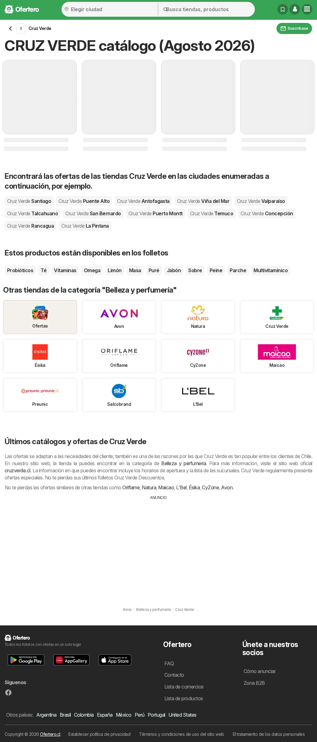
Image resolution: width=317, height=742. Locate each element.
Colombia (84, 715)
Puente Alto (84, 201)
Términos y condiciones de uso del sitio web (181, 734)
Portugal (156, 715)
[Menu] (307, 9)
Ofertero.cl (50, 734)
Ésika (194, 487)
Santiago (29, 201)
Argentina (46, 715)
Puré (154, 270)
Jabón (174, 270)
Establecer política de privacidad (99, 734)
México (124, 715)
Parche (238, 270)
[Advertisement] (158, 546)
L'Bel (181, 487)
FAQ (169, 663)
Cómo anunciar (260, 671)
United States (182, 715)
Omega (92, 270)
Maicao (166, 487)
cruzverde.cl (17, 470)
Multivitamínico (271, 270)
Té (43, 270)
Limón (114, 270)
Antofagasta (143, 201)
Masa (135, 270)
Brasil (65, 715)
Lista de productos (183, 698)
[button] (294, 9)
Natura (149, 487)
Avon (226, 487)
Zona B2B (254, 683)
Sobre (195, 270)
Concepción (267, 213)
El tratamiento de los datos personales (269, 734)
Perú (140, 715)
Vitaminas (65, 270)
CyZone (210, 487)
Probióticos (20, 270)
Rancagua (30, 226)
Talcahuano (32, 213)
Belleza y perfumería (183, 463)
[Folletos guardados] (282, 9)
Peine (216, 270)
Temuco (211, 213)
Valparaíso (261, 201)
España (105, 715)
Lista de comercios (184, 687)
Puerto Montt (155, 213)
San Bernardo (93, 213)
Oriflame (131, 487)
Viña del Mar (203, 201)
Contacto (174, 675)
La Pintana (85, 226)
